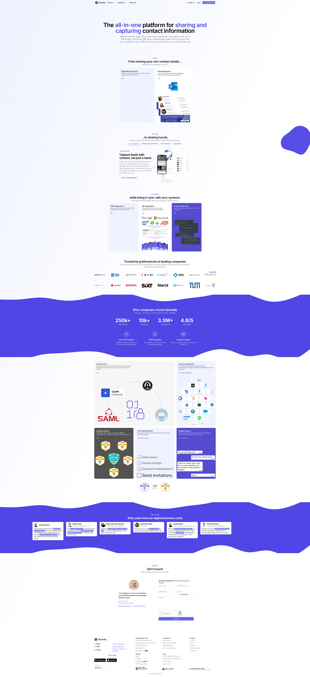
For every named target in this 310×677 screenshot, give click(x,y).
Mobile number (163, 591)
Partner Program (195, 648)
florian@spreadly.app (124, 606)
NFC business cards (142, 645)
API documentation (141, 664)
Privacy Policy (167, 661)
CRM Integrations (168, 645)
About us (192, 640)
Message (161, 597)
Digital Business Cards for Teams (146, 643)
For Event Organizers (169, 648)
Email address (183, 585)
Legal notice (166, 664)
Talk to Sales (112, 655)
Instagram (115, 651)
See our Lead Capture (129, 178)
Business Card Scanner (170, 643)
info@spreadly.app (118, 646)
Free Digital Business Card (144, 640)
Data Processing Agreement (171, 656)
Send (176, 619)
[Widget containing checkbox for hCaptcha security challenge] (171, 613)
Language (97, 665)
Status (137, 656)
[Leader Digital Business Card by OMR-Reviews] (165, 487)
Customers (193, 650)
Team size (179, 591)
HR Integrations (140, 648)
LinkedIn (121, 649)
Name (162, 585)
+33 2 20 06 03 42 (118, 644)
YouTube (115, 649)
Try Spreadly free (208, 2)
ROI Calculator (140, 650)
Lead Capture (167, 640)
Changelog (139, 661)
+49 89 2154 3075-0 (139, 606)
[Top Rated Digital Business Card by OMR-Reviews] (144, 487)
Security (192, 643)
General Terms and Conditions (172, 659)
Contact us (191, 2)
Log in (199, 2)
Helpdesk (138, 659)
